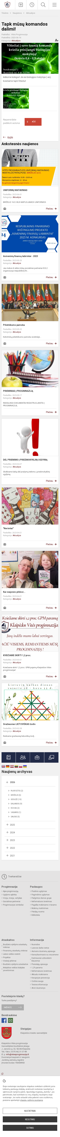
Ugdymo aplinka (10, 895)
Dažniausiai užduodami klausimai (42, 959)
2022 (12, 848)
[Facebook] (4, 1020)
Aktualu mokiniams (40, 974)
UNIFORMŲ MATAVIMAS (15, 190)
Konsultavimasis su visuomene (45, 955)
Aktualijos (30, 13)
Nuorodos (36, 944)
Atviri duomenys (38, 988)
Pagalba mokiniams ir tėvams (44, 905)
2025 (12, 825)
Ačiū (31, 121)
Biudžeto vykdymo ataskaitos (15, 964)
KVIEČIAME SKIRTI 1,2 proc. (17, 655)
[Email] (10, 1020)
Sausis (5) (15, 817)
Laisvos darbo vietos (40, 948)
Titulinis (5, 13)
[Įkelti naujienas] (20, 5)
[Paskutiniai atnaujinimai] (32, 5)
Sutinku (30, 1128)
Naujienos (17, 13)
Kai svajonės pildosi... (14, 592)
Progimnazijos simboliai (13, 905)
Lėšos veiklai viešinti (11, 954)
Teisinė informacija (40, 985)
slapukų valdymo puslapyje (31, 1100)
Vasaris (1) (16, 812)
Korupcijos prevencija (41, 978)
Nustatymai (30, 1111)
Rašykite (8, 1007)
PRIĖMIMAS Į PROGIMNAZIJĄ (18, 391)
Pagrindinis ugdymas (41, 895)
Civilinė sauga (37, 981)
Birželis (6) (16, 795)
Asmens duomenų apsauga (43, 951)
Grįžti (10, 137)
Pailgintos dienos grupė (41, 898)
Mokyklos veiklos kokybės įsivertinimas (14, 969)
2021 (12, 855)
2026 (12, 782)
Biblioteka (36, 915)
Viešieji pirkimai (9, 961)
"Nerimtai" (8, 528)
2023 (12, 840)
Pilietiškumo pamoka (14, 325)
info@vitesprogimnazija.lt (17, 1054)
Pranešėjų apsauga (40, 964)
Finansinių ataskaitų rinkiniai (15, 951)
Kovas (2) (15, 808)
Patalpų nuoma (38, 912)
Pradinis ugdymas (39, 891)
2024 (12, 832)
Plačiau (49, 208)
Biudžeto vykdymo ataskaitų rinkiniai (15, 945)
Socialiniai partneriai (11, 901)
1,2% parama (37, 968)
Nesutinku (30, 1119)
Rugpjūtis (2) (17, 791)
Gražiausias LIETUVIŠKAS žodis (19, 724)
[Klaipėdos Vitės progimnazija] (7, 4)
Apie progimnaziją (10, 891)
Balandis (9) (16, 804)
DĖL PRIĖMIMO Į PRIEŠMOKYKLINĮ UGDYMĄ (25, 460)
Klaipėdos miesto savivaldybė (33, 1033)
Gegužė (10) (16, 799)
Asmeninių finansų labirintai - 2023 (20, 256)
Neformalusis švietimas (42, 901)
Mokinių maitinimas (40, 908)
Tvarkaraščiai (14, 876)
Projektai (6, 957)
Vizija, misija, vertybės (12, 898)
